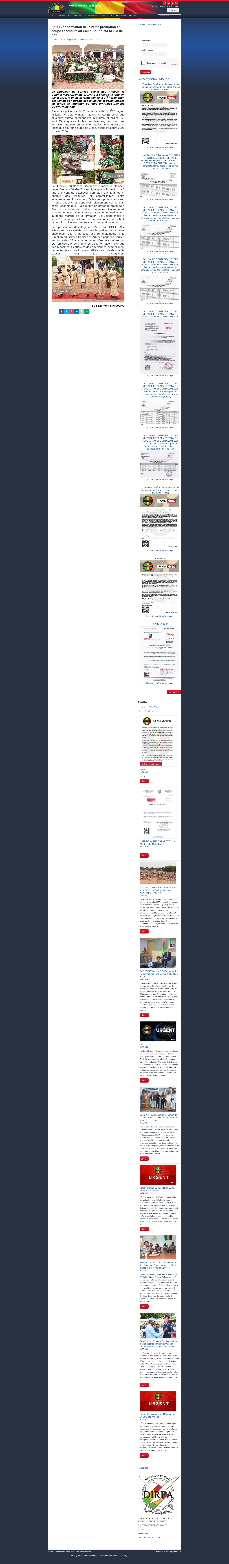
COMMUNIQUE (160, 624)
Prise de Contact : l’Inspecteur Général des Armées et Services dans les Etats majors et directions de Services (158, 1265)
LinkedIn (172, 3)
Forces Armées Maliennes (85, 5)
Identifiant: (146, 40)
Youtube (176, 3)
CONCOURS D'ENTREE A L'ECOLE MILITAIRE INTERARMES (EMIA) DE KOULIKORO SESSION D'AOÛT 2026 (160, 314)
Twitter (168, 3)
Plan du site (165, 6)
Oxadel (178, 1552)
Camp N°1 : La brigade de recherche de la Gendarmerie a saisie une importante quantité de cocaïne (158, 1117)
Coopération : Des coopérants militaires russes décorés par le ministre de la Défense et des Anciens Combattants (158, 1344)
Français (173, 10)
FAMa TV (132, 16)
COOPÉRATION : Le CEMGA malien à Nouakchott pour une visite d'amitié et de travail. (159, 974)
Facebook (164, 3)
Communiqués (91, 16)
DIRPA (143, 769)
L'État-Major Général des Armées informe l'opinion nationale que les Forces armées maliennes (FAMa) (160, 490)
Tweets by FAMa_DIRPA (149, 707)
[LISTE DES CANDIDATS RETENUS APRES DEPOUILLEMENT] (158, 813)
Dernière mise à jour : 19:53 (90, 40)
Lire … (144, 781)
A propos (61, 16)
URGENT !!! (145, 1044)
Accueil (154, 6)
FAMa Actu (160, 558)
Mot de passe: (148, 50)
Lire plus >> (173, 692)
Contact (176, 6)
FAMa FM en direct (118, 16)
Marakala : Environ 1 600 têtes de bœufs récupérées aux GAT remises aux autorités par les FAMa (159, 890)
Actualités (103, 16)
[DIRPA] (158, 741)
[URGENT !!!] (158, 1031)
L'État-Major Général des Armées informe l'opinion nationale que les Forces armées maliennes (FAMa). (160, 87)
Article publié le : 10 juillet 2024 (66, 40)
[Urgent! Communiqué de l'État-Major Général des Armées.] (158, 1174)
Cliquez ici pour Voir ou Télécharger (159, 147)
